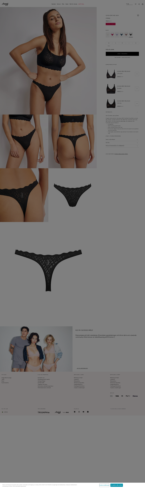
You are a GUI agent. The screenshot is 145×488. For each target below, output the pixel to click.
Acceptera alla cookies (116, 485)
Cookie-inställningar (104, 485)
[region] (72, 485)
